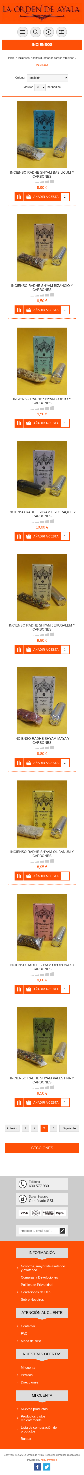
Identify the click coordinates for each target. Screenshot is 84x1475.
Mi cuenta (28, 1367)
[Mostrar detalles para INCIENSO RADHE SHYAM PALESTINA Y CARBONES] (42, 1040)
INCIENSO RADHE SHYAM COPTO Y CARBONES (42, 401)
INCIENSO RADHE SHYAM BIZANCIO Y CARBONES (42, 288)
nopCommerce (49, 1459)
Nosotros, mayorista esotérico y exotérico (43, 1268)
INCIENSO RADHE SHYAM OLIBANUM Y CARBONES (42, 854)
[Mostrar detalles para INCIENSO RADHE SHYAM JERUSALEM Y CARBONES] (42, 587)
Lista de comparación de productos (39, 1429)
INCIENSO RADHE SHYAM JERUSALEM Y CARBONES (42, 627)
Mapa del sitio (31, 1341)
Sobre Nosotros (32, 1299)
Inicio (11, 58)
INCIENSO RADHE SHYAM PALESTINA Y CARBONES (42, 1080)
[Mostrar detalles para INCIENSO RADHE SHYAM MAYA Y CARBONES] (42, 700)
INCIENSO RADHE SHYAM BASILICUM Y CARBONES (42, 174)
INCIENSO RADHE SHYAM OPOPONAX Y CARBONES (42, 967)
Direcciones (29, 1382)
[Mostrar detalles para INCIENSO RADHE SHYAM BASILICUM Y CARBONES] (42, 134)
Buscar (26, 1439)
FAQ (24, 1333)
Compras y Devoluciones (39, 1277)
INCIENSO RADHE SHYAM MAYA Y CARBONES (42, 740)
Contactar (28, 1326)
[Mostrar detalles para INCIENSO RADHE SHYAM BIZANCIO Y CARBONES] (42, 247)
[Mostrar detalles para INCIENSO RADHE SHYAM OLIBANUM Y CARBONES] (42, 814)
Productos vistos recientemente (33, 1418)
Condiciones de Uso (35, 1292)
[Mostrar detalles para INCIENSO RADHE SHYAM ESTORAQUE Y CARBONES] (42, 474)
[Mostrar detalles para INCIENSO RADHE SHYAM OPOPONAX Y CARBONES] (42, 927)
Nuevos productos (34, 1409)
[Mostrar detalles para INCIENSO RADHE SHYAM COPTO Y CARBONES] (42, 361)
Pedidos (27, 1375)
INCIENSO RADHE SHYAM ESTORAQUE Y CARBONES (42, 514)
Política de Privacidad (36, 1285)
